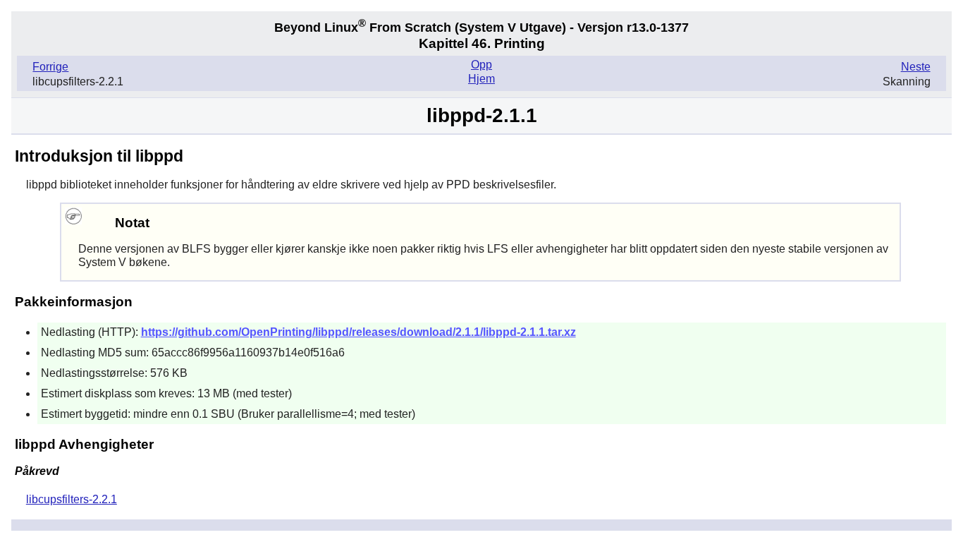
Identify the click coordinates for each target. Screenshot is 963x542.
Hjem (481, 79)
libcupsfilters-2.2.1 (71, 499)
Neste (916, 67)
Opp (481, 65)
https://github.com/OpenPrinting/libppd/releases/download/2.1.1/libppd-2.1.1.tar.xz (358, 332)
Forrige (50, 67)
